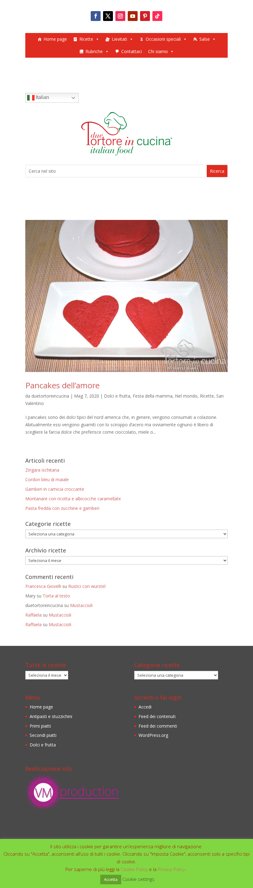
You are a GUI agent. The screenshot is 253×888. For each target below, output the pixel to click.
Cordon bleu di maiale (47, 479)
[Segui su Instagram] (120, 16)
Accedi (145, 707)
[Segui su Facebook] (96, 16)
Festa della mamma (152, 396)
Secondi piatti (43, 735)
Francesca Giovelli (43, 586)
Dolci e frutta (117, 396)
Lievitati (119, 39)
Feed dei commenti (158, 726)
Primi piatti (40, 726)
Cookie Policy (135, 869)
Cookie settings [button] (138, 879)
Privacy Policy (172, 869)
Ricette (86, 39)
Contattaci (131, 51)
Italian (42, 97)
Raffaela (33, 615)
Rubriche (94, 51)
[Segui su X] (108, 16)
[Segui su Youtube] (133, 16)
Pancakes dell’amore (62, 385)
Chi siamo (158, 51)
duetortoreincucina (50, 396)
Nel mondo (186, 396)
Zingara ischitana (42, 470)
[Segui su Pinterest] (145, 16)
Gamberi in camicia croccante (54, 489)
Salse (204, 39)
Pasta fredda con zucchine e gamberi (62, 508)
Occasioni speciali (163, 39)
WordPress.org (153, 735)
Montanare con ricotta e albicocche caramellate (73, 499)
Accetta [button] (111, 879)
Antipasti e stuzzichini (51, 716)
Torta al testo (56, 596)
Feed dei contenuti (157, 716)
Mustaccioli (81, 605)
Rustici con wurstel (87, 586)
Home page (55, 39)
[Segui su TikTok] (157, 16)
